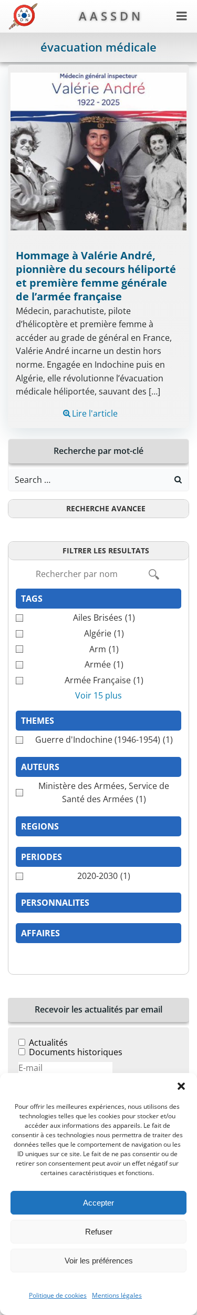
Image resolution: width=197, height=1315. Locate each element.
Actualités (48, 1042)
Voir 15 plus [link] (98, 695)
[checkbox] (98, 618)
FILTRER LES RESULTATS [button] (106, 550)
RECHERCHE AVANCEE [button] (106, 508)
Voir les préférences (99, 1260)
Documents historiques (75, 1052)
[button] (181, 1086)
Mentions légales (117, 1295)
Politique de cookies (58, 1295)
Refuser (98, 1231)
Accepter (98, 1202)
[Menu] (182, 16)
